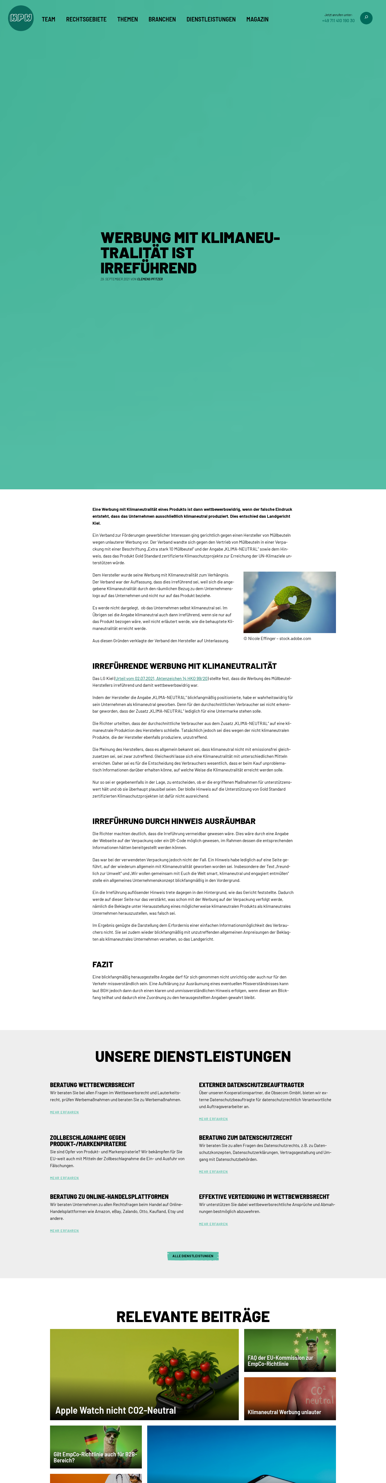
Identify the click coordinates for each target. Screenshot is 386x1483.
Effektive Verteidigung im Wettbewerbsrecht (264, 1196)
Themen (127, 19)
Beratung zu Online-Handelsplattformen (109, 1196)
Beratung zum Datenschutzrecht (245, 1137)
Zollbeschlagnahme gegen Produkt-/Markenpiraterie (88, 1140)
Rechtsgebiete (86, 19)
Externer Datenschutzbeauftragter (251, 1085)
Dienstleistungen (211, 19)
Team (48, 19)
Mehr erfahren (64, 1112)
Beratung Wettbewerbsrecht (92, 1085)
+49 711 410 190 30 (338, 20)
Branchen (162, 19)
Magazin (257, 19)
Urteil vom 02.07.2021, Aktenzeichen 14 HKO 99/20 (161, 678)
